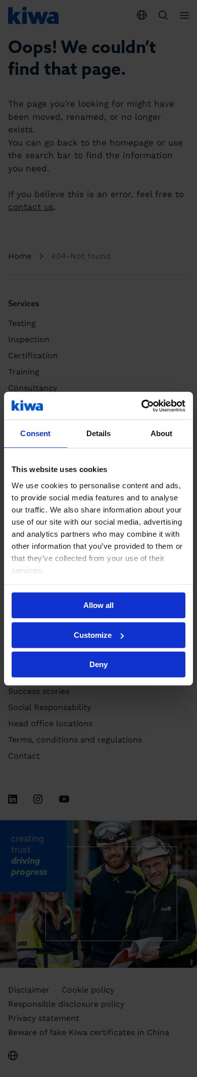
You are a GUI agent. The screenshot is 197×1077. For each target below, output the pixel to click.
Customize (93, 635)
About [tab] (162, 433)
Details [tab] (98, 433)
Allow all (98, 605)
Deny (98, 664)
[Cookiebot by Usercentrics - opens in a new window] (141, 405)
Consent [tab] (35, 433)
